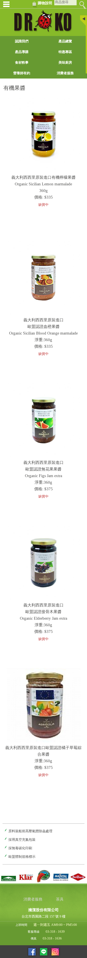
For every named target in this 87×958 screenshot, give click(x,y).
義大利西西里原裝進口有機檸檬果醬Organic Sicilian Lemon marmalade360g (43, 184)
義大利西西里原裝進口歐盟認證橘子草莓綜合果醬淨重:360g (43, 754)
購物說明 (45, 3)
